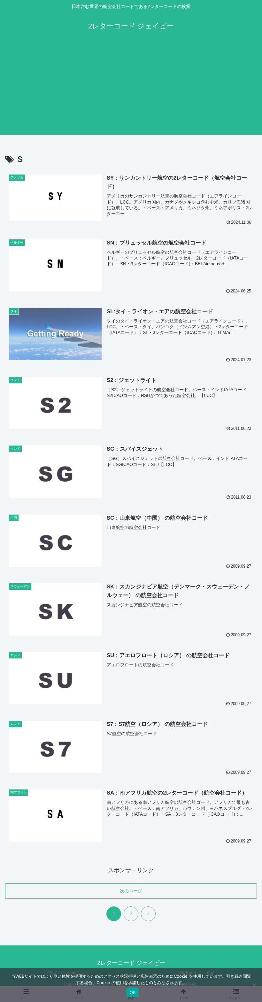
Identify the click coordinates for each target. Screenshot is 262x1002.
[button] (242, 873)
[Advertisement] (131, 90)
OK (133, 992)
